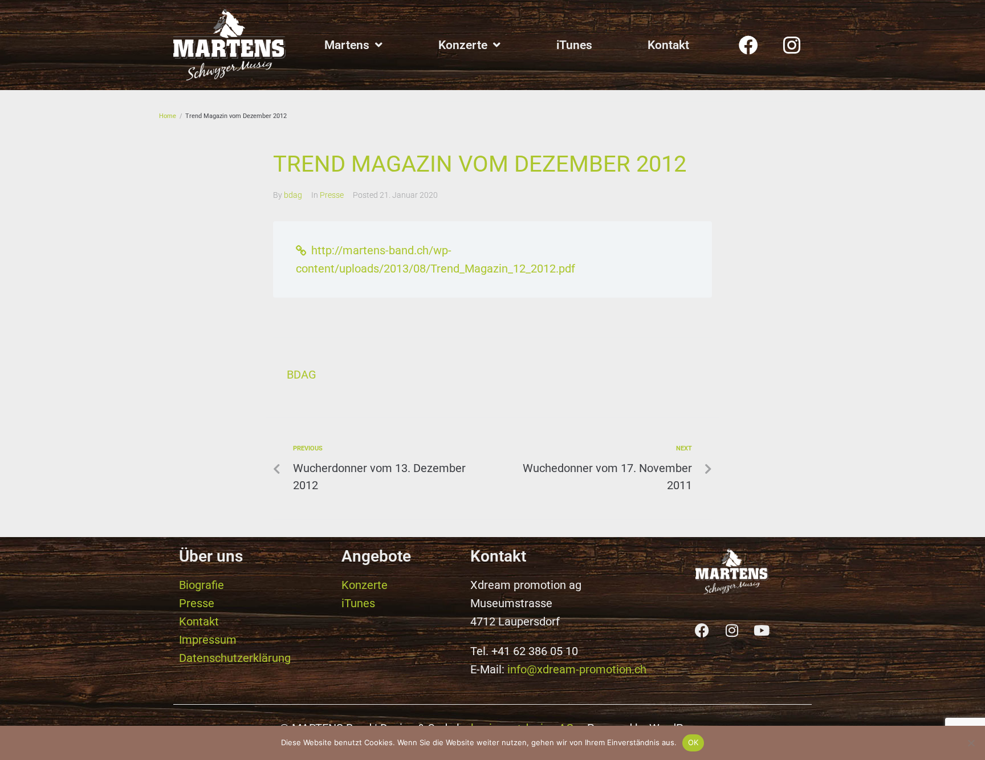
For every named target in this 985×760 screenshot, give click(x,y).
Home (167, 116)
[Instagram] (791, 45)
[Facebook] (748, 45)
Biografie (201, 585)
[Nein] (970, 743)
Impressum (208, 640)
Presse (332, 195)
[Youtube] (761, 630)
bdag (293, 195)
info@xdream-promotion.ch (576, 669)
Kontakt (199, 621)
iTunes (358, 603)
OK (693, 742)
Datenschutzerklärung (235, 658)
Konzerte (364, 585)
